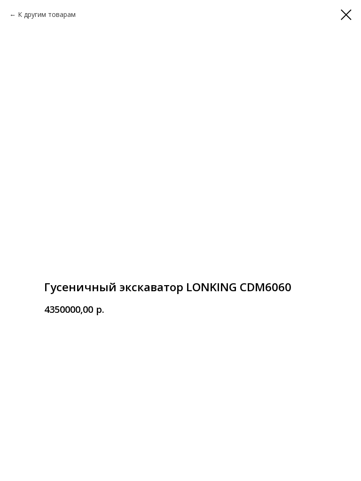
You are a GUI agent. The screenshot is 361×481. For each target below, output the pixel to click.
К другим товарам (47, 14)
